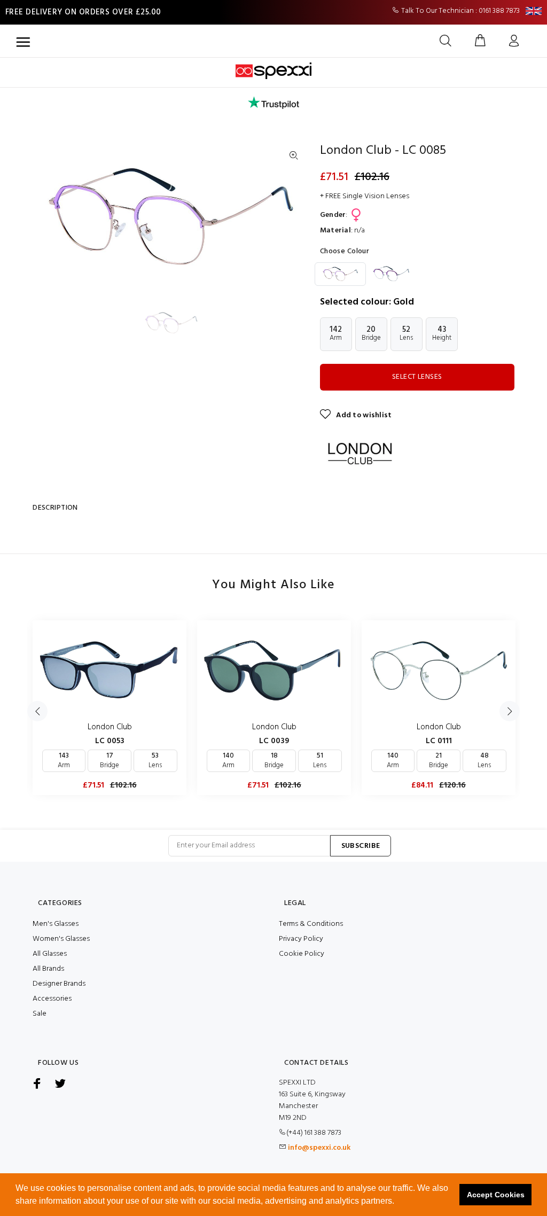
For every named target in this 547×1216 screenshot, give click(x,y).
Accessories (52, 999)
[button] (398, 1202)
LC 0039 (274, 741)
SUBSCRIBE (360, 846)
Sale (39, 1014)
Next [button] (509, 711)
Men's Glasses (56, 924)
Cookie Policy (301, 954)
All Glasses (50, 954)
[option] (178, 322)
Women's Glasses (61, 939)
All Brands (48, 969)
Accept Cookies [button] (496, 1194)
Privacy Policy (301, 939)
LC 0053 (109, 741)
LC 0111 (439, 741)
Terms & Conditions (311, 924)
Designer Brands (59, 984)
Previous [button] (37, 711)
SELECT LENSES (417, 377)
